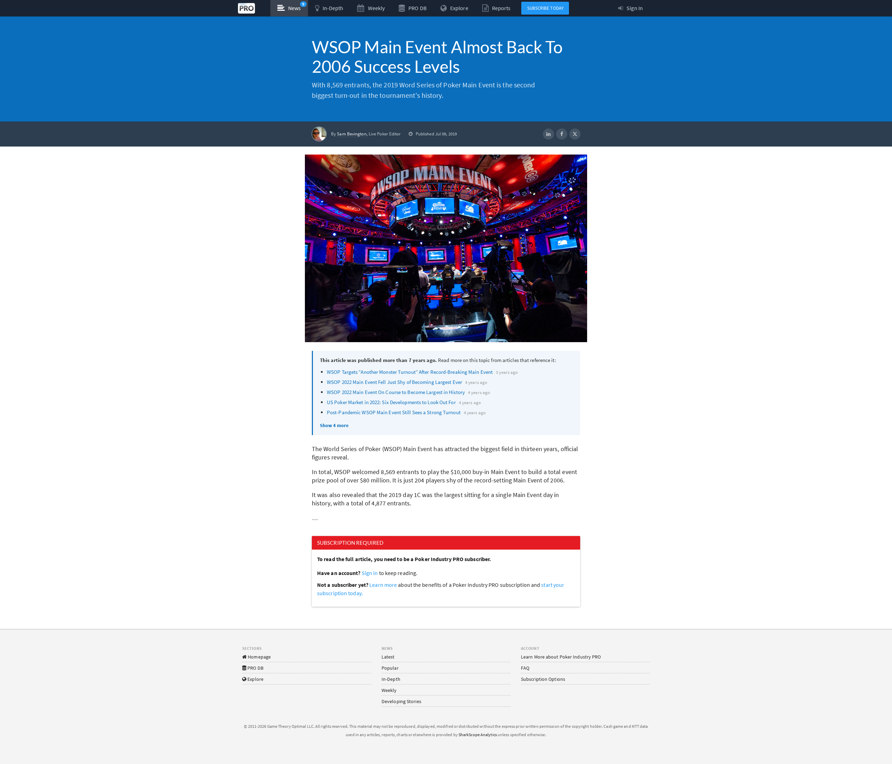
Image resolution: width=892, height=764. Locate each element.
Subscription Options (543, 679)
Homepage (259, 657)
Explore (254, 679)
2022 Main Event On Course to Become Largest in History (396, 392)
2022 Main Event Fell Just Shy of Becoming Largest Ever (394, 382)
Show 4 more (334, 425)
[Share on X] (574, 134)
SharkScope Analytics (478, 734)
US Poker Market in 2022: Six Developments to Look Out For (391, 402)
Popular (390, 668)
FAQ (525, 668)
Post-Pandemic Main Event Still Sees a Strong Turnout (394, 412)
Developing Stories (401, 701)
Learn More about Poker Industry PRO (561, 657)
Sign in (370, 572)
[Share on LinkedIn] (548, 134)
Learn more (383, 584)
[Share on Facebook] (561, 134)
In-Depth (391, 679)
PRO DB (254, 668)
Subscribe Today (545, 8)
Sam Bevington (351, 134)
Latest (388, 657)
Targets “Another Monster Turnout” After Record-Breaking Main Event (410, 372)
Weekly (389, 690)
